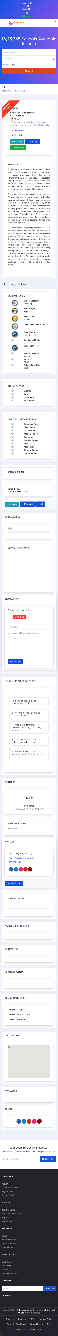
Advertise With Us (9, 1240)
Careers (22, 1319)
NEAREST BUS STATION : (18, 1019)
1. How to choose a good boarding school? (24, 702)
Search (29, 71)
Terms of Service (9, 1243)
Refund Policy (36, 1324)
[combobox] (29, 65)
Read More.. (13, 828)
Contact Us (21, 1329)
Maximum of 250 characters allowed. (23, 633)
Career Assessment (10, 1188)
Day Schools (7, 1221)
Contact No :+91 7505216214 (27, 6)
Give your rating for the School (20, 610)
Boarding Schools (9, 1210)
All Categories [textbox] (9, 65)
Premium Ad (36, 1329)
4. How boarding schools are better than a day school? (26, 740)
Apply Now (17, 141)
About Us (5, 1184)
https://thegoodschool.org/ (21, 858)
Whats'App (19, 147)
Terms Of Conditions (16, 1324)
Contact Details (8, 1195)
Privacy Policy (7, 1247)
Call (41, 504)
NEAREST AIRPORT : (16, 1010)
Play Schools (7, 1217)
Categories (13, 91)
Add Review (15, 661)
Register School (8, 1191)
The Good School (25, 1310)
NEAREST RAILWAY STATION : (20, 1015)
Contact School (14, 883)
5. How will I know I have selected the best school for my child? (27, 754)
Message (33, 141)
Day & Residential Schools (12, 1214)
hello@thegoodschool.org (20, 853)
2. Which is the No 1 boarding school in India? (26, 714)
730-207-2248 (18, 130)
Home (4, 91)
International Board (10, 1273)
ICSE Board (6, 1266)
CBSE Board (7, 1262)
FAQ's (32, 1319)
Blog (49, 1324)
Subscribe (48, 1159)
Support (5, 1236)
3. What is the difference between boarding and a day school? (26, 727)
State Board (7, 1269)
